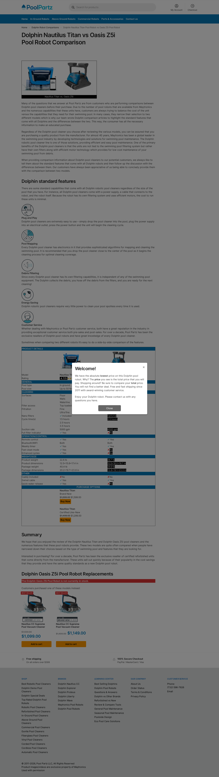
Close (109, 408)
